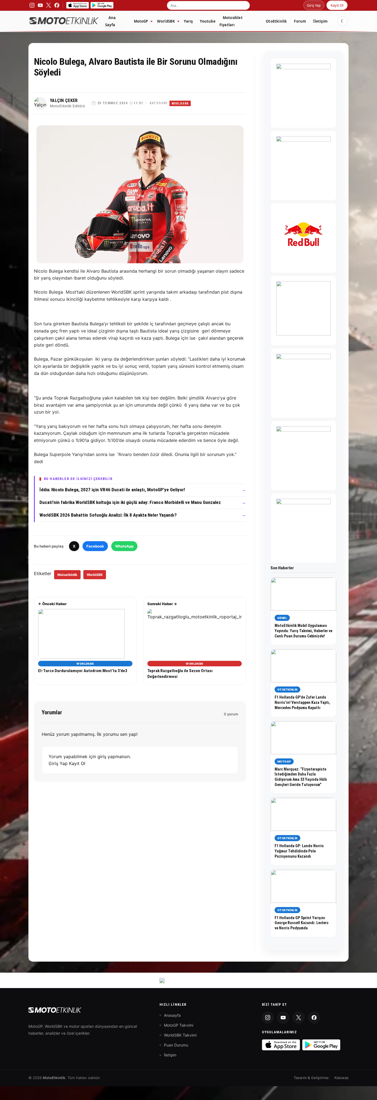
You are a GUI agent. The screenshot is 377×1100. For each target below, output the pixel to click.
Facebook (95, 546)
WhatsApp (124, 546)
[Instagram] (268, 1017)
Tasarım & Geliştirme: (312, 1077)
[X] (298, 1017)
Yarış (188, 21)
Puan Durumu (176, 1045)
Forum (300, 21)
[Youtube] (283, 1017)
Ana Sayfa (110, 21)
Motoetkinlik (67, 575)
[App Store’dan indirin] (77, 5)
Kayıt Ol (337, 5)
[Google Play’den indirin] (102, 5)
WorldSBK (166, 21)
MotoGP (141, 21)
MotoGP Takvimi (178, 1025)
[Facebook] (314, 1017)
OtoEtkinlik (276, 21)
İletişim (320, 21)
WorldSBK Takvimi (180, 1035)
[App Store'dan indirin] (281, 1044)
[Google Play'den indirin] (321, 1044)
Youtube (207, 21)
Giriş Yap (314, 5)
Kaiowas (341, 1077)
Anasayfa (172, 1015)
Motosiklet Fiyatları (231, 21)
